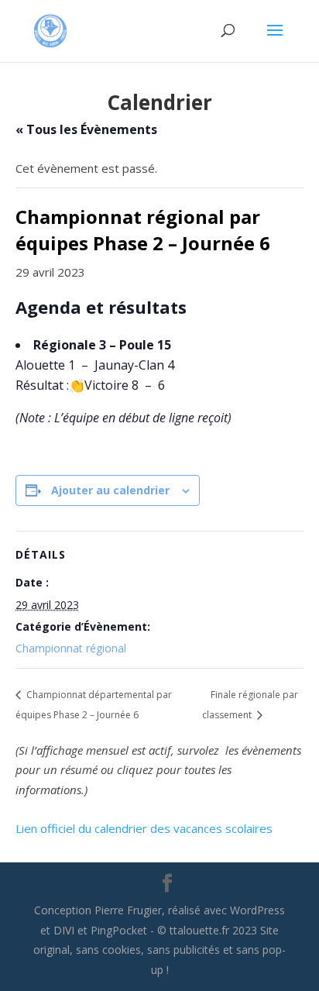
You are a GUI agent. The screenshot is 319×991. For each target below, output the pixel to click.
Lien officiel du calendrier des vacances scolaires (144, 828)
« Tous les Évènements (86, 129)
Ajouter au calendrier (110, 490)
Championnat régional (70, 648)
